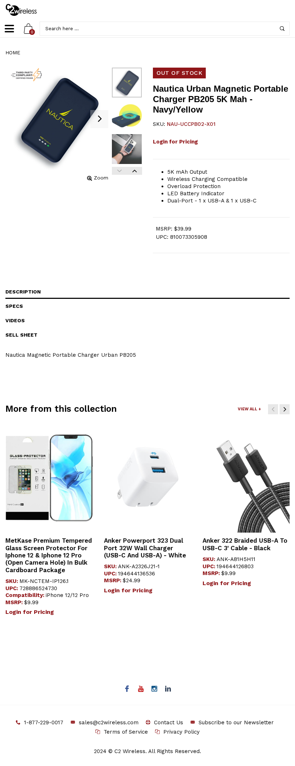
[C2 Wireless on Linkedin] (168, 689)
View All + (249, 409)
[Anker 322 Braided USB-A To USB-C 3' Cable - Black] (246, 478)
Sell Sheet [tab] (21, 335)
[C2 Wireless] (26, 10)
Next (134, 171)
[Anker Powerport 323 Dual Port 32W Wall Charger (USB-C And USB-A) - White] (148, 478)
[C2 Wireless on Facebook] (127, 689)
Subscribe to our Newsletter (236, 722)
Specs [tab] (14, 306)
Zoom (101, 178)
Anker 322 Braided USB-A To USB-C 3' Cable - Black (245, 544)
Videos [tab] (15, 320)
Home (12, 52)
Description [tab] (23, 292)
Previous (119, 171)
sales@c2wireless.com (109, 722)
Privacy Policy (181, 732)
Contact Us (168, 722)
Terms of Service (126, 732)
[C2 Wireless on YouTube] (141, 689)
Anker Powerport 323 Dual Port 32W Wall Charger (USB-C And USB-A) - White (145, 548)
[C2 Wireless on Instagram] (154, 689)
